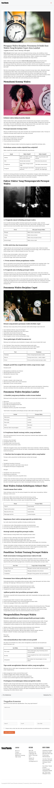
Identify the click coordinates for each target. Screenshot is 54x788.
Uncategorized (32, 761)
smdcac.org (6, 636)
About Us (17, 750)
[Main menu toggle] (51, 2)
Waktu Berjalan (7, 53)
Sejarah (30, 758)
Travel (30, 759)
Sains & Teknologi (19, 50)
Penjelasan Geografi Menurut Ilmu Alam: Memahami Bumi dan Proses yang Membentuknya (47, 753)
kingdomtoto (18, 753)
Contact (17, 752)
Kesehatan (31, 752)
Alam (30, 750)
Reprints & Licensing (20, 755)
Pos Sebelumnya (6, 695)
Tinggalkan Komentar (9, 50)
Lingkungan (31, 753)
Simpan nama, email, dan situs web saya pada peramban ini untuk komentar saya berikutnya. (27, 728)
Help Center (18, 756)
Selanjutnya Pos (47, 695)
